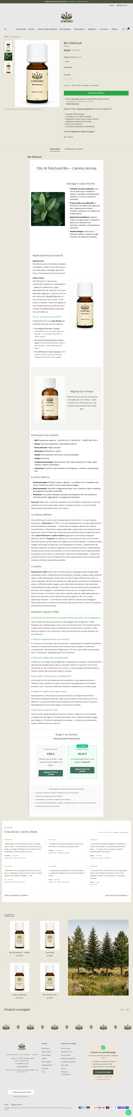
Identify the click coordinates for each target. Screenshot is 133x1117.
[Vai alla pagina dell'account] (123, 29)
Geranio (57, 352)
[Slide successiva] (127, 1009)
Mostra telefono (23, 1066)
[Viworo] (66, 17)
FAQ (43, 1072)
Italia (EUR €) (123, 5)
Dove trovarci (65, 1048)
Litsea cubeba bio (19, 995)
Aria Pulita (50, 953)
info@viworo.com (23, 1063)
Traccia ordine (66, 1055)
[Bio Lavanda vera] (49, 977)
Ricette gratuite (47, 1065)
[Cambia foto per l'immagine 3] (8, 67)
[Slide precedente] (122, 1009)
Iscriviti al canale (104, 1072)
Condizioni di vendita (68, 1062)
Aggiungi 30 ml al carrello (82, 770)
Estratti (44, 1058)
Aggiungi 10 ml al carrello (51, 773)
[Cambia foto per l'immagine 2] (8, 57)
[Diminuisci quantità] (65, 79)
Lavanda (56, 329)
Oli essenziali (46, 1055)
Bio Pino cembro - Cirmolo (19, 953)
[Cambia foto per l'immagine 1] (8, 46)
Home (6, 37)
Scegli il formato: (73, 57)
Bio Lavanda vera (50, 995)
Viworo (66, 46)
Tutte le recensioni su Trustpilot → (16, 895)
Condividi (69, 137)
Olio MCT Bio (51, 296)
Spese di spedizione (85, 109)
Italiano (112, 5)
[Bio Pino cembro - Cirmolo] (19, 935)
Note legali (65, 1065)
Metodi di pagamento (68, 1058)
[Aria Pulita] (49, 935)
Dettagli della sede (72, 104)
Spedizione (75, 131)
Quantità (67, 75)
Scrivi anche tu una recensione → (117, 895)
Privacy (63, 1068)
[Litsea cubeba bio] (19, 977)
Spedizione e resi (67, 1052)
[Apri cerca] (5, 29)
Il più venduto (46, 1052)
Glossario (45, 1068)
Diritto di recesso (87, 131)
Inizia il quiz (46, 1048)
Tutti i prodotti (46, 1062)
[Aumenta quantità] (71, 79)
